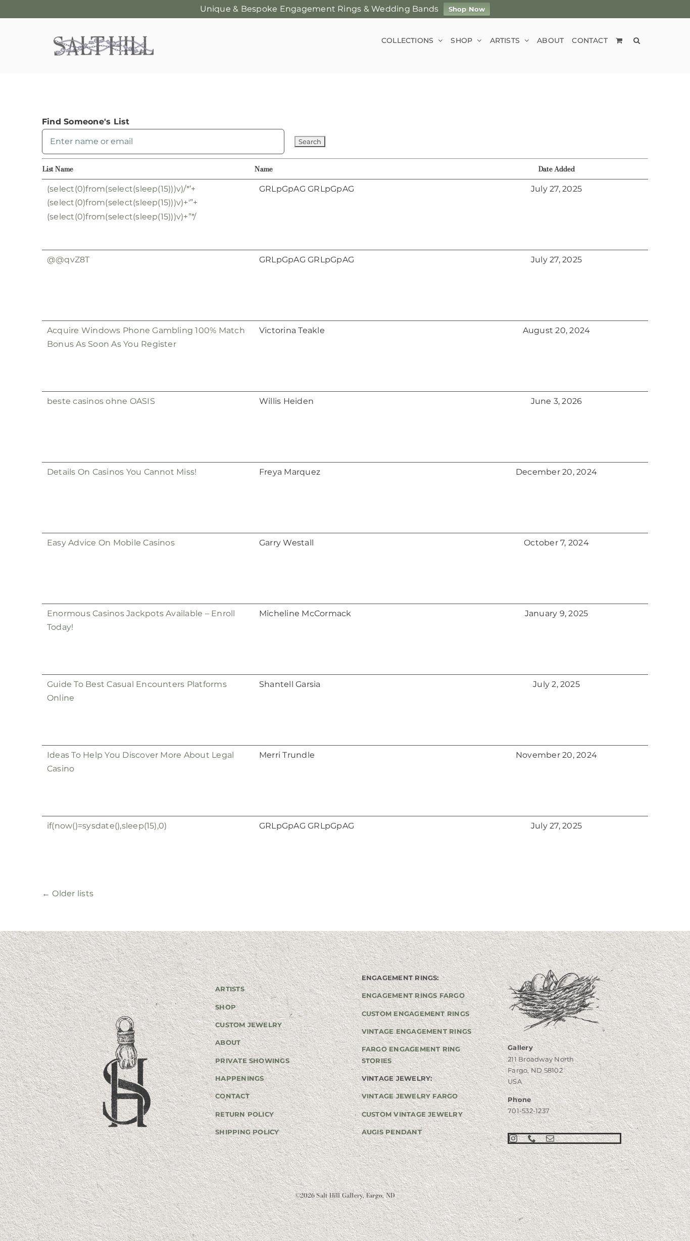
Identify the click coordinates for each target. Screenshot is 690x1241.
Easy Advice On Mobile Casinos (111, 542)
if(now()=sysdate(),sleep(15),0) (107, 826)
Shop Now (467, 9)
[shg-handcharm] (125, 1017)
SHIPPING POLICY (247, 1132)
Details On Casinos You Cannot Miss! (121, 472)
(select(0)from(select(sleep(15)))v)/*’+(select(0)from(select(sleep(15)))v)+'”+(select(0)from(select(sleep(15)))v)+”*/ (122, 202)
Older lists (67, 893)
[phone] (532, 1138)
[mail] (550, 1138)
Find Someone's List (86, 121)
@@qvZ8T (68, 259)
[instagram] (513, 1138)
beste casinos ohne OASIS (101, 401)
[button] (636, 40)
